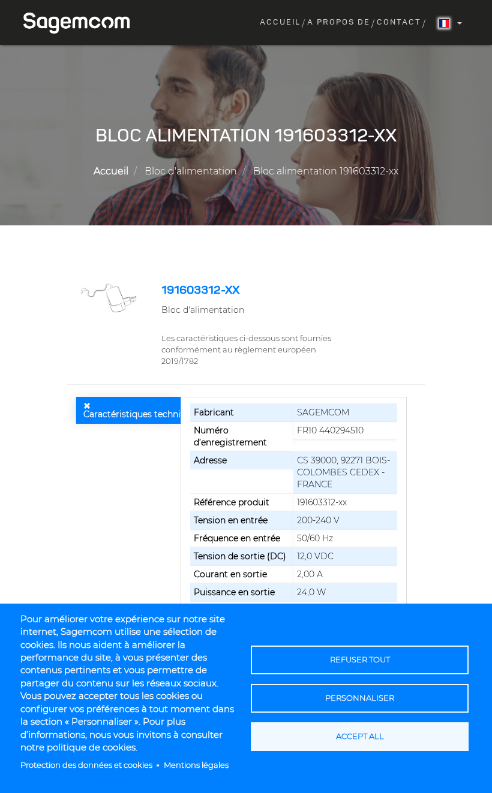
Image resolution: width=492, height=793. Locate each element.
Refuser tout (360, 659)
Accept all (360, 736)
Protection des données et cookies (86, 765)
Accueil (280, 22)
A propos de (338, 22)
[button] (109, 297)
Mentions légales (196, 765)
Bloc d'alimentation (191, 171)
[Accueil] (81, 23)
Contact (399, 22)
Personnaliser (359, 698)
